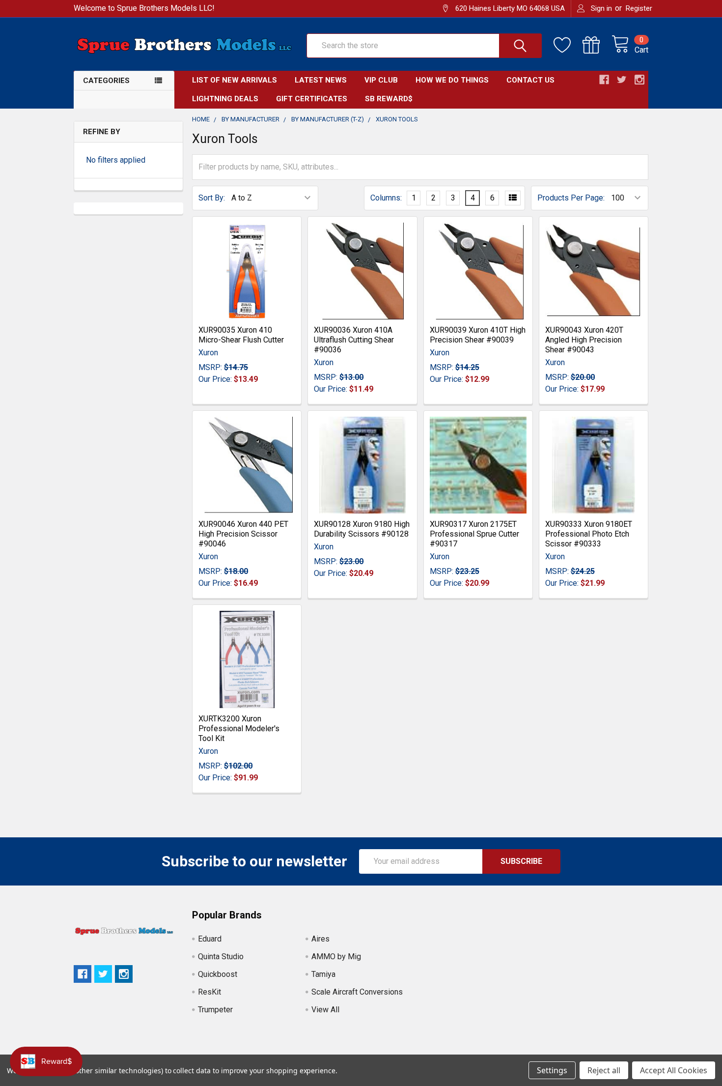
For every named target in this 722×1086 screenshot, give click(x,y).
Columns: (386, 197)
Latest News (321, 80)
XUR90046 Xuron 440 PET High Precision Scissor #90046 (243, 533)
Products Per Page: (571, 197)
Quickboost (217, 974)
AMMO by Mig (336, 956)
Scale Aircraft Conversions (357, 992)
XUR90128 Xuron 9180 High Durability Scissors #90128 (362, 529)
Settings (552, 1070)
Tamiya (323, 974)
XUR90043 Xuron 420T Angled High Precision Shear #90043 (584, 339)
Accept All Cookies (673, 1070)
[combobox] (424, 45)
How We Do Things (452, 80)
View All (325, 1009)
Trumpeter (215, 1009)
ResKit (209, 992)
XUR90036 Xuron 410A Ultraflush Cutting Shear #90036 (354, 339)
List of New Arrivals (234, 80)
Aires (320, 938)
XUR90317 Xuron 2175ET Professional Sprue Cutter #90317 (474, 533)
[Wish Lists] (568, 45)
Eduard (210, 938)
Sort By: (211, 197)
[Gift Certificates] (597, 45)
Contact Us (530, 80)
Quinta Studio (221, 956)
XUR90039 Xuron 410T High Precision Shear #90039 (478, 334)
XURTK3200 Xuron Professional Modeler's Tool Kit (238, 728)
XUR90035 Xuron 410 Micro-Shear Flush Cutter (241, 334)
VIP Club (381, 80)
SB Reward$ (389, 98)
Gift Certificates (311, 98)
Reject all (603, 1070)
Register (639, 8)
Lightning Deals (225, 98)
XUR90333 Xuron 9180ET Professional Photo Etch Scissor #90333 (588, 533)
